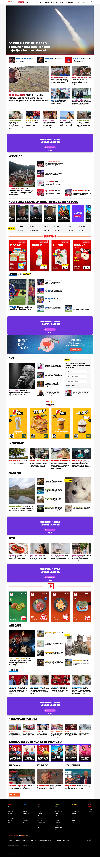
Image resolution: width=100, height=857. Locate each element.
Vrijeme (9, 822)
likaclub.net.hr (25, 848)
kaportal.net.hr (41, 847)
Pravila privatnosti (43, 840)
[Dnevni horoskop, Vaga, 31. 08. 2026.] (22, 230)
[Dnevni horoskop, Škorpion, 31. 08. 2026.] (34, 230)
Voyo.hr (19, 847)
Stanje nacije (10, 818)
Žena (52, 2)
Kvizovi (73, 822)
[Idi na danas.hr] (22, 2)
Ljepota (56, 813)
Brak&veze (57, 806)
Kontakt (49, 840)
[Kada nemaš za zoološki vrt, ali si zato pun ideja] (78, 490)
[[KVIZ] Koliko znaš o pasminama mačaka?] (78, 645)
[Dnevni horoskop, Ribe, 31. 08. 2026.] (82, 230)
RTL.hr (9, 847)
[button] (10, 206)
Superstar (40, 820)
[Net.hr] (89, 840)
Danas (10, 804)
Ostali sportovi (25, 820)
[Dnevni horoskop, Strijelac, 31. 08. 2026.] (46, 230)
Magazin (39, 2)
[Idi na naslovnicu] (12, 3)
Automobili (57, 829)
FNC (23, 822)
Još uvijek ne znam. (73, 381)
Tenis (24, 818)
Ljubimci (56, 815)
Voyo (39, 827)
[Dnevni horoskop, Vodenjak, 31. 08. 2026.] (70, 230)
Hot (34, 2)
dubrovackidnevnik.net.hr (68, 847)
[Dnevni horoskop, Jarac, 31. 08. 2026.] (58, 230)
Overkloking (74, 815)
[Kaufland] (50, 586)
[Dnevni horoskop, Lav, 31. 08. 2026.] (70, 226)
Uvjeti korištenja (25, 840)
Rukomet (24, 809)
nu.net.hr (85, 847)
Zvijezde (39, 806)
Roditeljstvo (57, 822)
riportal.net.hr (58, 847)
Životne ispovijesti (58, 827)
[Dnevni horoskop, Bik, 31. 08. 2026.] (34, 226)
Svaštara (73, 820)
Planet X (73, 818)
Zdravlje (56, 825)
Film (39, 809)
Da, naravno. (71, 371)
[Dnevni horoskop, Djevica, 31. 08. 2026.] (82, 226)
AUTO (56, 2)
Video (90, 807)
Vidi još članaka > (14, 795)
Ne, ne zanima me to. (73, 376)
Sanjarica (90, 811)
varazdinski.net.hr (50, 847)
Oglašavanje (17, 840)
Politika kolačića (33, 840)
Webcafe (46, 2)
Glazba (39, 811)
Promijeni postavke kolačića (59, 840)
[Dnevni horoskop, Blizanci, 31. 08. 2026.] (46, 226)
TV (38, 815)
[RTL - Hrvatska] (83, 840)
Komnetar (74, 813)
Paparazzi (40, 813)
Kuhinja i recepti (58, 811)
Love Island (40, 818)
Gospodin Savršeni (41, 822)
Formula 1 (25, 825)
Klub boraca (25, 811)
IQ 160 (62, 2)
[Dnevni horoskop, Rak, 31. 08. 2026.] (58, 226)
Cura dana (74, 809)
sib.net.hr (34, 847)
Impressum (10, 840)
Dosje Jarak (10, 820)
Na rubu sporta (26, 813)
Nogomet (25, 806)
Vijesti (9, 806)
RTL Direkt (10, 815)
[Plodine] (50, 237)
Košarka (24, 815)
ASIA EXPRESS (69, 2)
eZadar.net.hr (78, 847)
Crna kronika (10, 811)
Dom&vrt (57, 809)
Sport (29, 2)
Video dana (74, 825)
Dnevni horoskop (75, 811)
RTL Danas (10, 813)
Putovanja (57, 820)
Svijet (9, 809)
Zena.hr (14, 847)
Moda (56, 818)
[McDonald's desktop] (50, 406)
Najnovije (90, 809)
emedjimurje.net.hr (26, 847)
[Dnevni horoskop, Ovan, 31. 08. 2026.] (22, 226)
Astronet (73, 806)
